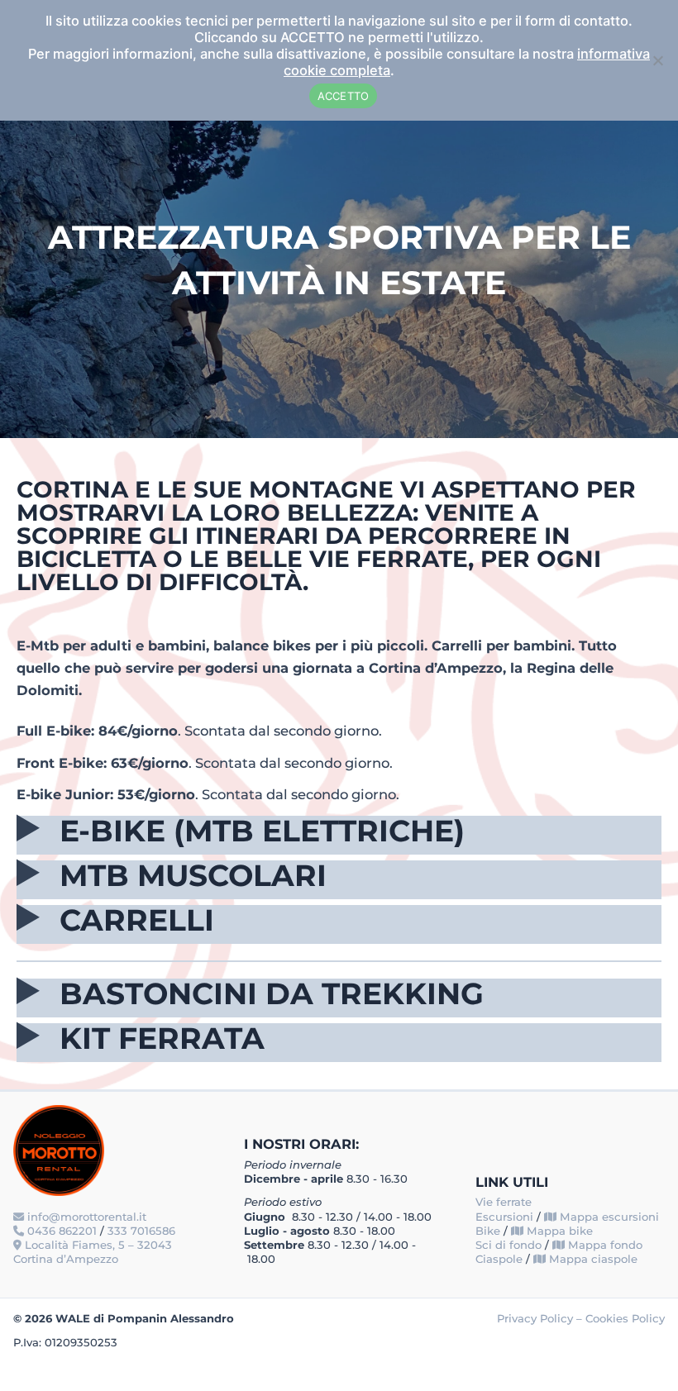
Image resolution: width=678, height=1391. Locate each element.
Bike (487, 1230)
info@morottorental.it (86, 1216)
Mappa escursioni (609, 1216)
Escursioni (504, 1216)
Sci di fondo (508, 1244)
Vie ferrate (503, 1201)
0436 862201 (62, 1230)
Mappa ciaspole (593, 1258)
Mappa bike (560, 1230)
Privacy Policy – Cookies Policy (581, 1318)
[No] (657, 60)
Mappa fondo (605, 1244)
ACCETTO (344, 95)
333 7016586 (141, 1230)
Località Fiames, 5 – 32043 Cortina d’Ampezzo (92, 1251)
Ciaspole (499, 1258)
